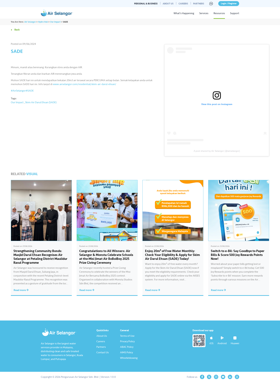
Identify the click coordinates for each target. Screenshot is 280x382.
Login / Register (229, 3)
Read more (20, 290)
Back (17, 29)
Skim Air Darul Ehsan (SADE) (41, 102)
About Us (168, 3)
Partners (198, 3)
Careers (183, 3)
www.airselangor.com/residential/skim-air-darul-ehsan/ (84, 84)
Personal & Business (146, 3)
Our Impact (17, 102)
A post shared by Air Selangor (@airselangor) (217, 151)
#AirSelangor (18, 90)
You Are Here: (17, 22)
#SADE (30, 90)
